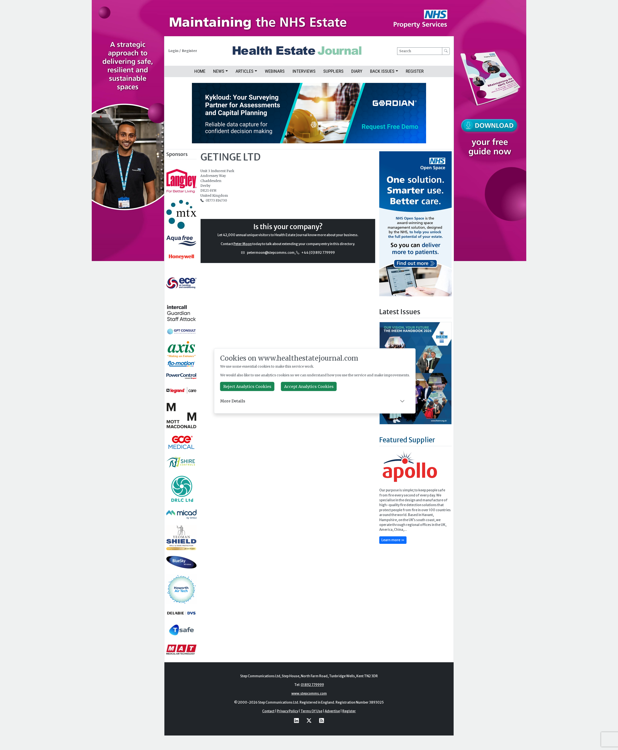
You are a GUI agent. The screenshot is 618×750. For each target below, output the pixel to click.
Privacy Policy (287, 711)
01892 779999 (312, 685)
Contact (268, 711)
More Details (232, 401)
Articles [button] (244, 71)
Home (199, 71)
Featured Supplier (407, 440)
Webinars (275, 71)
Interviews (304, 71)
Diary (356, 71)
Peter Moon (242, 244)
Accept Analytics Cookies (309, 386)
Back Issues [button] (382, 71)
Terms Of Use (311, 711)
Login (173, 51)
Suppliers (333, 71)
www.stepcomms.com (309, 694)
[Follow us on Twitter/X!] (309, 721)
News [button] (218, 71)
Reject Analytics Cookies (247, 386)
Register (189, 51)
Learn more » (392, 540)
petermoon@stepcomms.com (271, 253)
